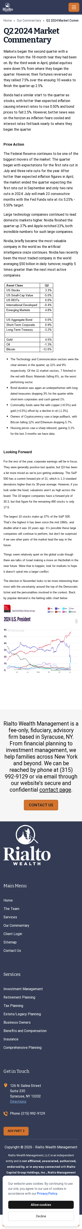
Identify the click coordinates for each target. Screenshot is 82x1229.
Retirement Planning (19, 997)
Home (7, 20)
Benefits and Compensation (25, 1031)
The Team (11, 909)
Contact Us (41, 805)
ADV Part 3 (16, 1131)
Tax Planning (13, 1006)
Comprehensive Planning (22, 1047)
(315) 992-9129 (33, 1113)
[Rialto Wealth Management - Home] (35, 7)
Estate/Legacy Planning (22, 1014)
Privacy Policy (47, 1193)
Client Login (12, 934)
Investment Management (23, 989)
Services (10, 917)
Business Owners (17, 1022)
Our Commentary (29, 20)
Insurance (10, 1039)
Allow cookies (41, 1205)
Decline (41, 1216)
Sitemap (10, 942)
